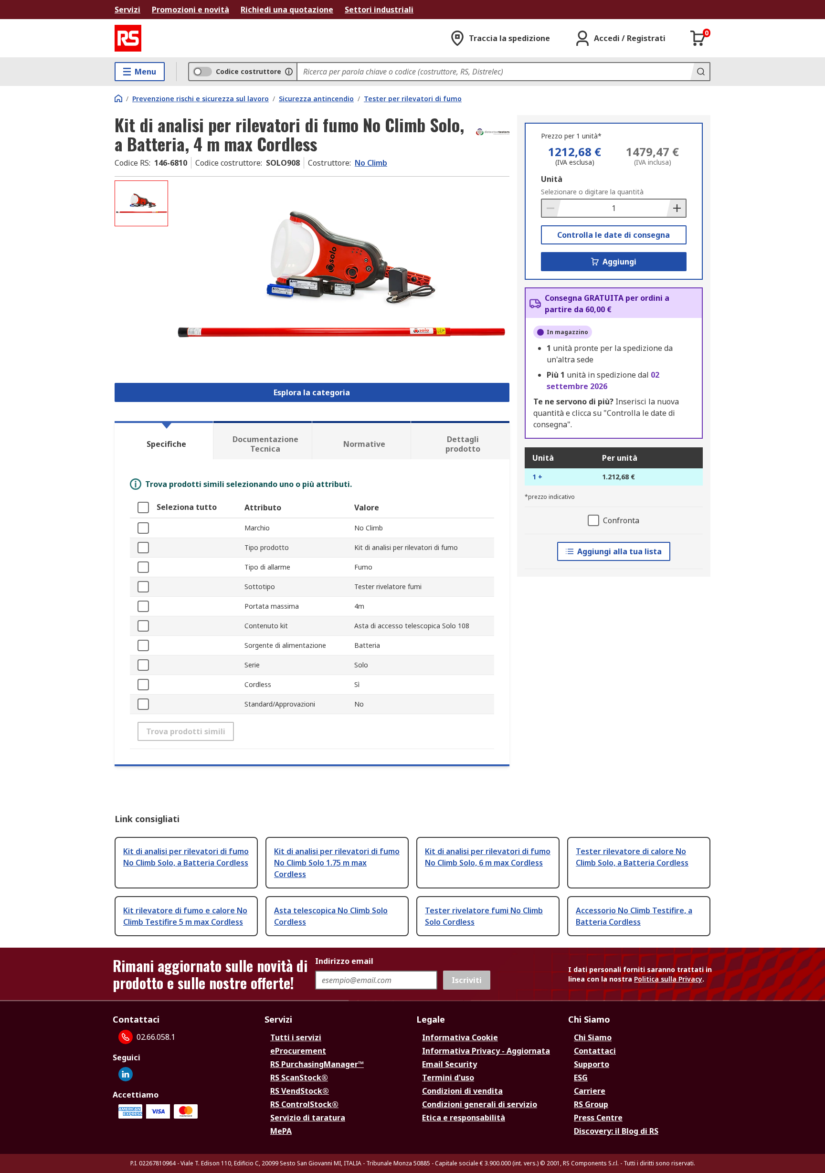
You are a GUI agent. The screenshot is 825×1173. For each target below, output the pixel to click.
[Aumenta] (676, 208)
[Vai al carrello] (698, 38)
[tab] (164, 440)
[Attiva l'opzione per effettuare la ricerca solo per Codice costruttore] (289, 71)
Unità (551, 179)
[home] (118, 98)
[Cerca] (699, 71)
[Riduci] (551, 208)
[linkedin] (125, 1074)
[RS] (128, 38)
